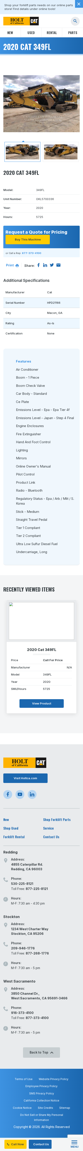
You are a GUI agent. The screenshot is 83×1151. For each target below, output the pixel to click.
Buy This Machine (28, 239)
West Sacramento (19, 981)
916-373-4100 (22, 1013)
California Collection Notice (41, 1100)
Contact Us (41, 1144)
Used (31, 32)
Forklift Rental (14, 836)
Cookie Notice (22, 1107)
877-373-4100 (31, 253)
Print (10, 265)
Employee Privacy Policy (41, 1086)
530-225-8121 (22, 884)
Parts (72, 32)
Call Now (17, 1144)
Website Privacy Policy (53, 1079)
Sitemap (64, 1107)
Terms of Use (24, 1079)
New (10, 32)
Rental (52, 32)
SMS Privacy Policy (41, 1093)
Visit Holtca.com (25, 778)
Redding (10, 852)
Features (23, 361)
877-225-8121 (37, 889)
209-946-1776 (23, 948)
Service (48, 828)
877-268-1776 (37, 953)
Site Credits (45, 1107)
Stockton (11, 916)
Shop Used (10, 828)
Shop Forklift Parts (57, 819)
